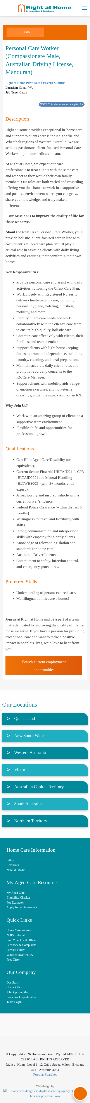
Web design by (45, 1086)
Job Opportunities (17, 992)
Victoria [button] (21, 769)
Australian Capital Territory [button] (39, 786)
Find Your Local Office (21, 940)
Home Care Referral (19, 930)
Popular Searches (45, 1074)
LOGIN (25, 32)
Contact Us (13, 987)
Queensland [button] (24, 718)
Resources (13, 865)
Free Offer (13, 959)
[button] (84, 8)
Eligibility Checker (18, 897)
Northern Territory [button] (30, 820)
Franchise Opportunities (21, 997)
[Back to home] (45, 8)
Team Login (14, 1002)
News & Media (16, 870)
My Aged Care (15, 892)
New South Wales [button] (29, 735)
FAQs (10, 860)
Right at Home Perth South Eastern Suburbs (35, 83)
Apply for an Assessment (22, 907)
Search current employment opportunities (44, 666)
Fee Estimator (15, 902)
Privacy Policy (16, 949)
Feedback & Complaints (21, 945)
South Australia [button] (28, 803)
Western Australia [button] (30, 752)
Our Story (13, 982)
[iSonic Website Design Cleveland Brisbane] (45, 1093)
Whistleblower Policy (20, 954)
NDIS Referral (16, 935)
